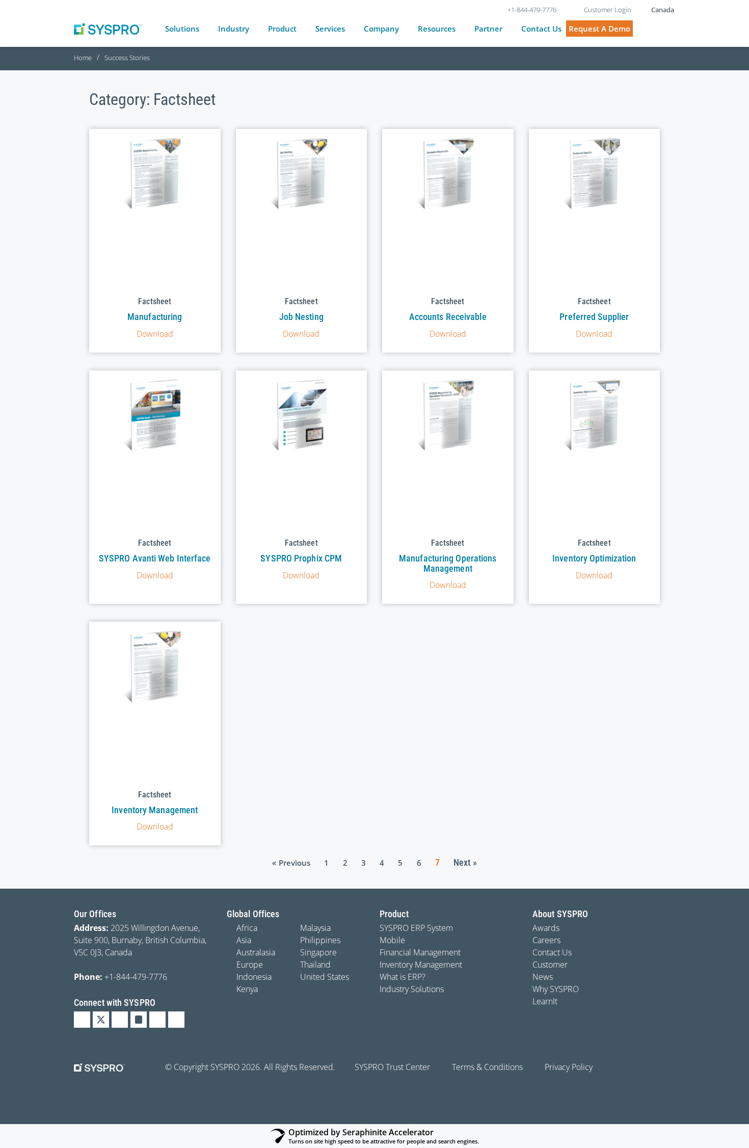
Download (155, 333)
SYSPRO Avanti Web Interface (155, 558)
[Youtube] (157, 1019)
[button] (188, 28)
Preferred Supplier (594, 316)
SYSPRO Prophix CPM (301, 558)
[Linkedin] (82, 1019)
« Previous (291, 863)
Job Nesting (301, 316)
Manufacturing (154, 316)
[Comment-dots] (176, 1019)
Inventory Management (155, 810)
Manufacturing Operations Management (447, 563)
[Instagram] (138, 1019)
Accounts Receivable (448, 316)
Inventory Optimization (594, 558)
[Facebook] (120, 1019)
